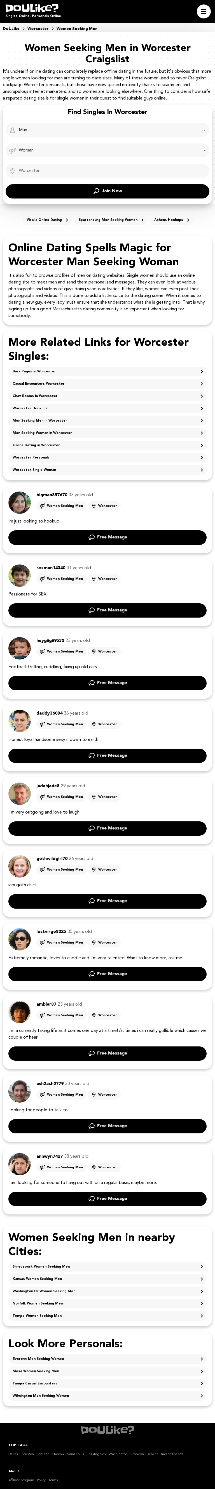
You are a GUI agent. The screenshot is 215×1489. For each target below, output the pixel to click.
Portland (43, 1454)
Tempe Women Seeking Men (37, 1316)
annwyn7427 (49, 1156)
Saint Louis (75, 1454)
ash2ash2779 (50, 1084)
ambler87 (46, 1004)
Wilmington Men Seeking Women (41, 1396)
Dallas (13, 1454)
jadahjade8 (47, 786)
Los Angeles (96, 1454)
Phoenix (58, 1454)
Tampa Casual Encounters (35, 1383)
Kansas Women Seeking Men (37, 1279)
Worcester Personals (31, 457)
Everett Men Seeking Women (38, 1359)
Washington (118, 1454)
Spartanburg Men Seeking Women (108, 220)
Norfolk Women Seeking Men (38, 1303)
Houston (27, 1454)
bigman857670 (51, 495)
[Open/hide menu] (204, 11)
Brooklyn (137, 1454)
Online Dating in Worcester (36, 445)
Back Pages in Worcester (34, 371)
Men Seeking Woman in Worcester (42, 433)
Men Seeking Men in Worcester (40, 420)
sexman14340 (50, 568)
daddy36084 (49, 713)
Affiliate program (21, 1480)
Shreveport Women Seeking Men (41, 1266)
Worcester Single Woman (34, 470)
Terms (53, 1480)
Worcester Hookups (30, 408)
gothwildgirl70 (51, 859)
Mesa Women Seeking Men (36, 1371)
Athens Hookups (168, 220)
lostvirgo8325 (51, 932)
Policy (41, 1480)
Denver (152, 1454)
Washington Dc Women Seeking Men (44, 1291)
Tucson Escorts (171, 1454)
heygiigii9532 (50, 641)
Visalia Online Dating (44, 220)
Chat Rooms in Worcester (35, 396)
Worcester (107, 506)
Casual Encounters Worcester (39, 384)
